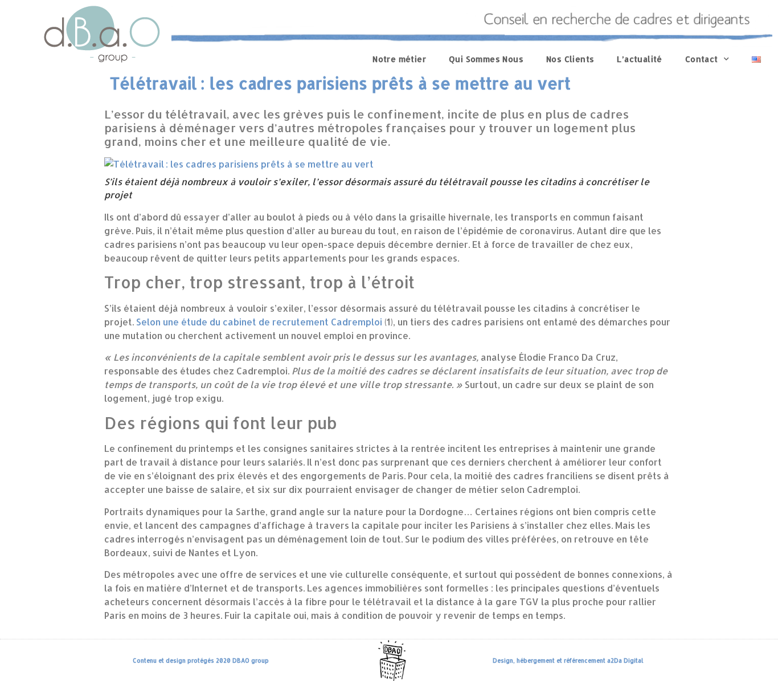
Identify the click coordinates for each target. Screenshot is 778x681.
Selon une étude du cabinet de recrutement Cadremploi (259, 322)
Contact (701, 59)
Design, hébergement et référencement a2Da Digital (568, 660)
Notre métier (399, 59)
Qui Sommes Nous (486, 59)
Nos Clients (570, 59)
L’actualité (639, 59)
